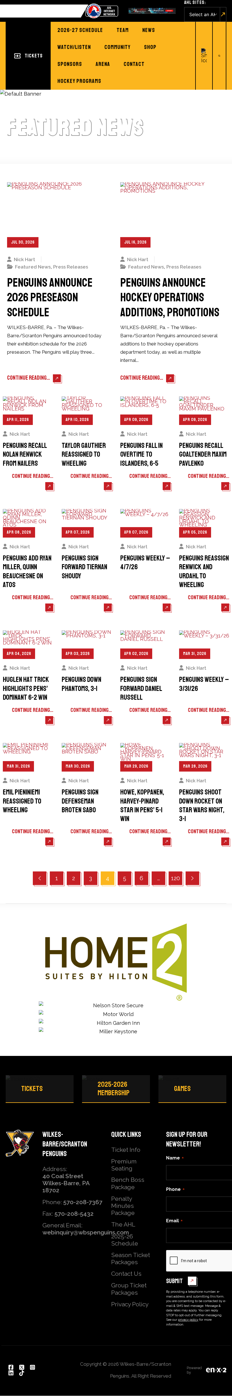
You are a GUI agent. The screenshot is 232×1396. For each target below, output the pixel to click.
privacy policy (188, 1320)
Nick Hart (24, 259)
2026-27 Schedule (80, 30)
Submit (174, 1281)
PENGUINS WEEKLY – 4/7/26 (145, 563)
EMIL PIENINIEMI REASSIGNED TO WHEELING (22, 801)
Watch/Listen (74, 47)
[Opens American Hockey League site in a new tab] (101, 11)
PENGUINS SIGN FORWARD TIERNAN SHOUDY (84, 567)
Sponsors (69, 64)
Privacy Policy (130, 1304)
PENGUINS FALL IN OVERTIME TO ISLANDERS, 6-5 (141, 454)
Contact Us (126, 1273)
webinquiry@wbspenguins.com (85, 1232)
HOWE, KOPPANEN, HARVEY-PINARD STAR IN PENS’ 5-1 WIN (142, 805)
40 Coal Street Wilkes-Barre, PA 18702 (65, 1183)
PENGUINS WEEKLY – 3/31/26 (204, 684)
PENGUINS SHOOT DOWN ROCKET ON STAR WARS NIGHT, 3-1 (201, 805)
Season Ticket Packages (130, 1258)
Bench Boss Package (127, 1183)
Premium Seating (124, 1165)
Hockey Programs (79, 81)
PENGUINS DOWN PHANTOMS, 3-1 (81, 684)
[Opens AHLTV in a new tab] (152, 11)
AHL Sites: (195, 2)
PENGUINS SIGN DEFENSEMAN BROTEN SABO (80, 801)
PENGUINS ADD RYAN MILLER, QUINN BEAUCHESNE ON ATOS (27, 571)
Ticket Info (125, 1149)
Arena (103, 64)
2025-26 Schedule (124, 1240)
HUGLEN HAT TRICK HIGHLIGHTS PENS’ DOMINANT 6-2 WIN (26, 688)
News (148, 30)
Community (117, 47)
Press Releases (70, 267)
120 (176, 878)
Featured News (33, 267)
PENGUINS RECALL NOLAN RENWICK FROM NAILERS (25, 454)
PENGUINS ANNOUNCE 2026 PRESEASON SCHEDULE (50, 298)
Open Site (223, 14)
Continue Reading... (29, 377)
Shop (150, 47)
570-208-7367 (82, 1202)
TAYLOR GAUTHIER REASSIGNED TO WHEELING (84, 454)
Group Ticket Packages (129, 1289)
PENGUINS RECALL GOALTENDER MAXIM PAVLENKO (203, 454)
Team (123, 30)
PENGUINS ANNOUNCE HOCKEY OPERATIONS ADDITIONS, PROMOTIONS (169, 298)
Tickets (34, 56)
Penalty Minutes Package (123, 1205)
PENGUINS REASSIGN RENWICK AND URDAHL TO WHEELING (204, 571)
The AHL (123, 1224)
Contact (134, 64)
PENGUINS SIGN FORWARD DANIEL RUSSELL (141, 688)
